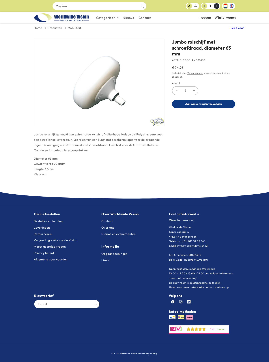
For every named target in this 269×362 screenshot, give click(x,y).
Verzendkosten (195, 73)
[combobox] (99, 6)
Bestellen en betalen (48, 221)
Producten (55, 28)
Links (105, 260)
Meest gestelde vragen (50, 246)
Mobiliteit (74, 28)
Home (38, 28)
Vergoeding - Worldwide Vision (55, 240)
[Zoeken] (142, 6)
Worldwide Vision (128, 353)
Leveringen (42, 227)
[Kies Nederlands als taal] (225, 6)
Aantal (176, 83)
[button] (107, 17)
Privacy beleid (44, 253)
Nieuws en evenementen (118, 234)
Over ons (107, 227)
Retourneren (43, 234)
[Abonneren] (95, 304)
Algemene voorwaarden (51, 259)
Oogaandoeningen (114, 253)
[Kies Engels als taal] (231, 6)
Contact (107, 221)
